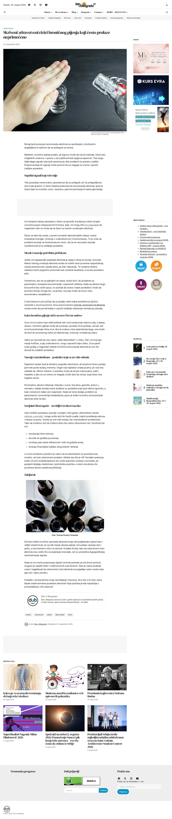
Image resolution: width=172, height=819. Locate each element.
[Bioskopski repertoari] (141, 266)
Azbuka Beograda (117, 18)
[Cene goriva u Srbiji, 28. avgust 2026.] (137, 348)
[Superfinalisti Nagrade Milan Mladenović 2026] (23, 718)
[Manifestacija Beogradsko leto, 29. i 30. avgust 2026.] (137, 401)
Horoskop (88, 18)
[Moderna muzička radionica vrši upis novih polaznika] (65, 677)
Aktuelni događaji (54, 18)
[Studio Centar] (73, 781)
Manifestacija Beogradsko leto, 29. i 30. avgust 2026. (156, 401)
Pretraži (103, 790)
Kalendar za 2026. (38, 18)
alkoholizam (39, 614)
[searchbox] (81, 790)
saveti (70, 614)
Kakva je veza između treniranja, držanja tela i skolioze (157, 374)
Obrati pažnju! (8, 28)
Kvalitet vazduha (101, 18)
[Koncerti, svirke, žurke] (141, 284)
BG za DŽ (78, 18)
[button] (167, 5)
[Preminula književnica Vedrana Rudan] (107, 677)
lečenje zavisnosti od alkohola (89, 305)
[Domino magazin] (91, 781)
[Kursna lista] (151, 58)
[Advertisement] (63, 207)
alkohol (28, 614)
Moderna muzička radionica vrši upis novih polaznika (157, 387)
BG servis (67, 18)
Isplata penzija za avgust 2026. (154, 240)
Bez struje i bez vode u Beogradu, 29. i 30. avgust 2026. (156, 361)
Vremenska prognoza (150, 237)
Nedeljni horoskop (148, 251)
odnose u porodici (33, 416)
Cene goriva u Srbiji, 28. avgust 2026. (157, 347)
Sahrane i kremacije (133, 18)
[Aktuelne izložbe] (156, 284)
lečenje (49, 614)
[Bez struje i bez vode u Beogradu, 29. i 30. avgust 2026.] (137, 361)
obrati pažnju (59, 614)
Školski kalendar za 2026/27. (153, 248)
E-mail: (141, 782)
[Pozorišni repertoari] (156, 266)
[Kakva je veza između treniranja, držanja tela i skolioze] (23, 677)
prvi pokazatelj (91, 225)
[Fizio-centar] (151, 119)
